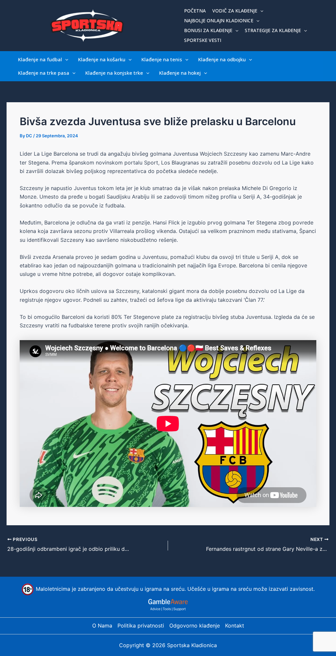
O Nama (102, 625)
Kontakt (234, 625)
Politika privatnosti (140, 625)
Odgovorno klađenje (194, 625)
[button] (260, 11)
